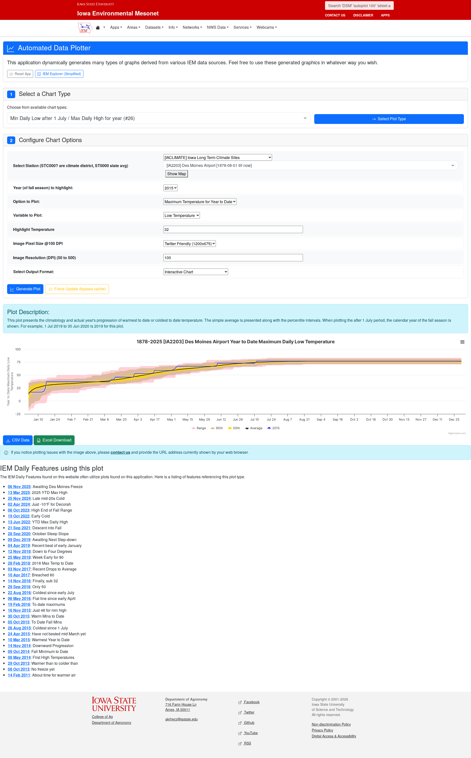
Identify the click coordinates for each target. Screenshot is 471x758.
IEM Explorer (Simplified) (61, 73)
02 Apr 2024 (19, 504)
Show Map (176, 173)
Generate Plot (27, 289)
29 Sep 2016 (19, 586)
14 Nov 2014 (19, 645)
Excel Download (56, 440)
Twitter (248, 712)
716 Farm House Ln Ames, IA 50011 (180, 707)
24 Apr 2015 (19, 634)
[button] (100, 28)
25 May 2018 (19, 557)
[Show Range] (199, 428)
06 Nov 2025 (19, 486)
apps (385, 15)
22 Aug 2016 (19, 592)
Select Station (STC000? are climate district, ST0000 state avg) (70, 165)
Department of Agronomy (111, 722)
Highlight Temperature (33, 229)
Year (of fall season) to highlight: (43, 187)
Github (248, 722)
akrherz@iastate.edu (181, 719)
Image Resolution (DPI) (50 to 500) (44, 257)
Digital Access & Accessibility (334, 735)
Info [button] (172, 27)
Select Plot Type (391, 118)
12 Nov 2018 (19, 551)
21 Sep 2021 (19, 528)
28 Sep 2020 (19, 533)
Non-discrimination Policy (331, 724)
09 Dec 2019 (19, 539)
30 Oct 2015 (18, 616)
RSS (247, 743)
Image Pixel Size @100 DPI (38, 243)
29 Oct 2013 (18, 663)
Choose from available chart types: (37, 107)
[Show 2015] (273, 428)
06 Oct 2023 (18, 510)
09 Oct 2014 (18, 651)
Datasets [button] (153, 27)
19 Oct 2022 (18, 516)
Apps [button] (114, 27)
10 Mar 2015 (19, 639)
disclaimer (363, 15)
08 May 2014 (19, 657)
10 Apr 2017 (19, 575)
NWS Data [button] (216, 27)
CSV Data (20, 440)
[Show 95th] (217, 428)
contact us (335, 15)
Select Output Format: (33, 271)
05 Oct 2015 (18, 622)
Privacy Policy (322, 730)
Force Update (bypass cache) (79, 289)
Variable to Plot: (27, 215)
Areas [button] (132, 27)
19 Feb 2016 (19, 604)
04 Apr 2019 (19, 545)
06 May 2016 (19, 598)
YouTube (250, 732)
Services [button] (241, 27)
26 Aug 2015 (19, 628)
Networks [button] (191, 27)
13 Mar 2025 (19, 492)
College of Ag (102, 716)
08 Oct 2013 (18, 669)
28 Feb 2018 (19, 563)
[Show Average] (253, 428)
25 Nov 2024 (19, 498)
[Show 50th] (234, 428)
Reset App (22, 73)
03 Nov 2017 (19, 569)
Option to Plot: (26, 201)
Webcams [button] (265, 27)
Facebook (251, 701)
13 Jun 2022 (19, 522)
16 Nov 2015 (19, 610)
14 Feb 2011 (19, 675)
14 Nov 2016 (19, 581)
